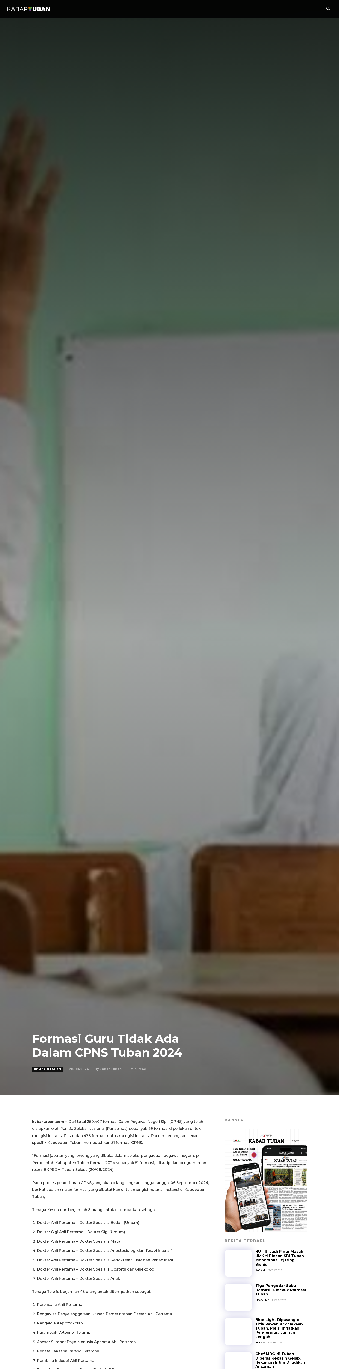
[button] (328, 9)
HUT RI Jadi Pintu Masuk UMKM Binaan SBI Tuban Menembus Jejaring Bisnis (279, 1257)
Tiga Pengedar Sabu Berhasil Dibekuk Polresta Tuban (280, 1289)
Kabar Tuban (111, 1069)
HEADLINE (262, 1300)
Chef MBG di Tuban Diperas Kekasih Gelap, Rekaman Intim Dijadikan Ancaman (280, 1360)
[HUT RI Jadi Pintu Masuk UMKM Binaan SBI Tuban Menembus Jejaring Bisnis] (238, 1263)
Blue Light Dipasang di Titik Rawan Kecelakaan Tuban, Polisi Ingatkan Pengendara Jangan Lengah (279, 1328)
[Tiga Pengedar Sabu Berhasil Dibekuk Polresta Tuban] (238, 1297)
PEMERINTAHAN (47, 1069)
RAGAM (260, 1270)
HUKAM (260, 1342)
